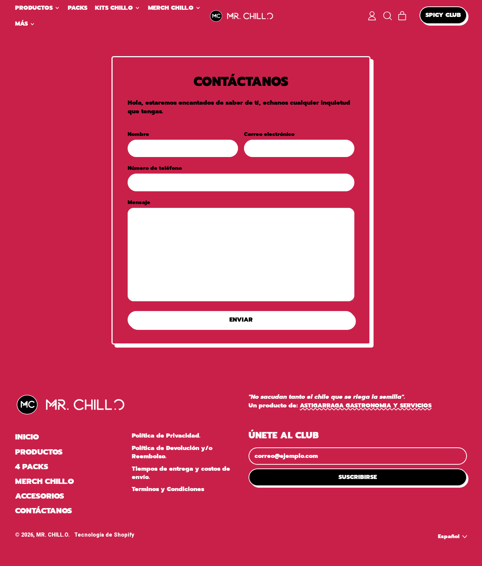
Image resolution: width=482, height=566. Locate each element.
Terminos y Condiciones (168, 489)
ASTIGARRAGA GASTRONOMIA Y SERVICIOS (366, 405)
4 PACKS (31, 467)
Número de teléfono (155, 168)
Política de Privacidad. (166, 435)
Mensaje (139, 202)
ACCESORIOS (39, 496)
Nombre (138, 134)
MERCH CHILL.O (44, 481)
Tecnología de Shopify (104, 535)
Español (448, 536)
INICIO (27, 437)
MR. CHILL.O (52, 535)
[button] (387, 16)
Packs (77, 7)
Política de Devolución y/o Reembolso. (172, 452)
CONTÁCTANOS (43, 511)
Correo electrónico (269, 134)
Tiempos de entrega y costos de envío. (181, 473)
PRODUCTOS (39, 452)
